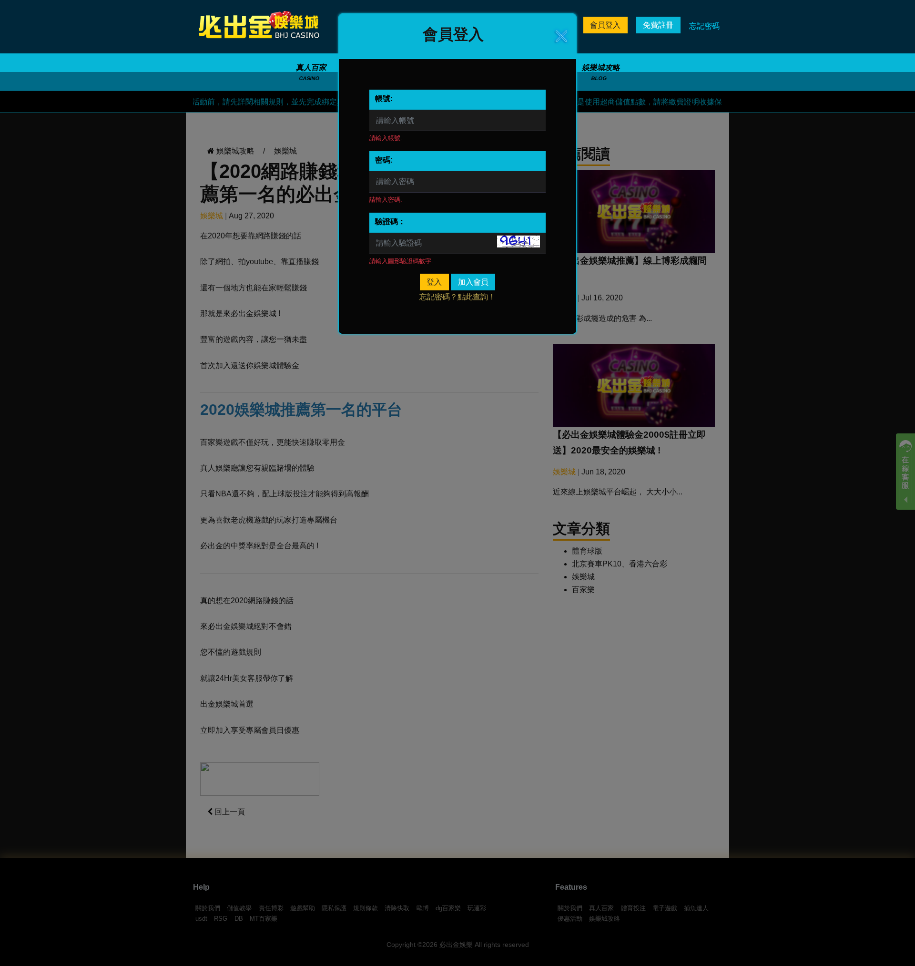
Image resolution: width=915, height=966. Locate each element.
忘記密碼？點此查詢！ (457, 297)
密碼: (384, 160)
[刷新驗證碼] (518, 241)
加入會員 (473, 282)
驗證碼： (390, 221)
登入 (434, 282)
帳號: (384, 98)
